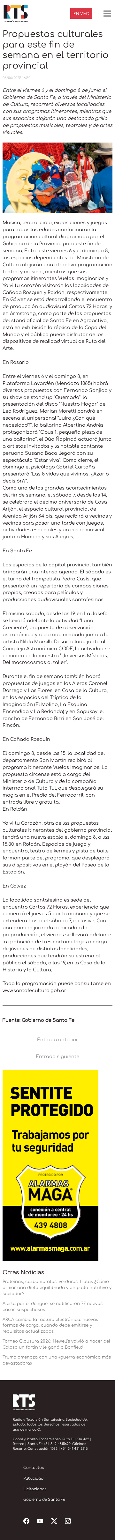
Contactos (33, 1468)
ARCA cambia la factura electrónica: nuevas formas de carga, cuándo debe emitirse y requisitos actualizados (50, 1325)
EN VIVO (81, 14)
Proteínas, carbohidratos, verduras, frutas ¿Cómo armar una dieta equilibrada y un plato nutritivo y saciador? (57, 1287)
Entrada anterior (57, 1039)
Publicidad (33, 1479)
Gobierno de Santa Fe (44, 1500)
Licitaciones (34, 1489)
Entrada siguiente (57, 1056)
